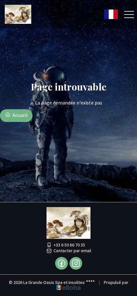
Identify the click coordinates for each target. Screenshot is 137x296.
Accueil (19, 115)
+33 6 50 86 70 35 (69, 245)
